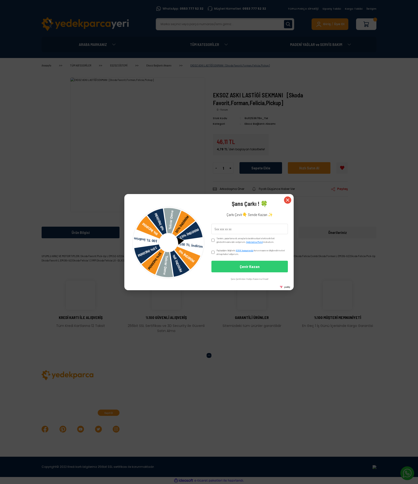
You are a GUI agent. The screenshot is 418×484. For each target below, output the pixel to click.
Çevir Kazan (250, 266)
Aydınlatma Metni (254, 241)
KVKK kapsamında (244, 250)
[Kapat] (287, 200)
